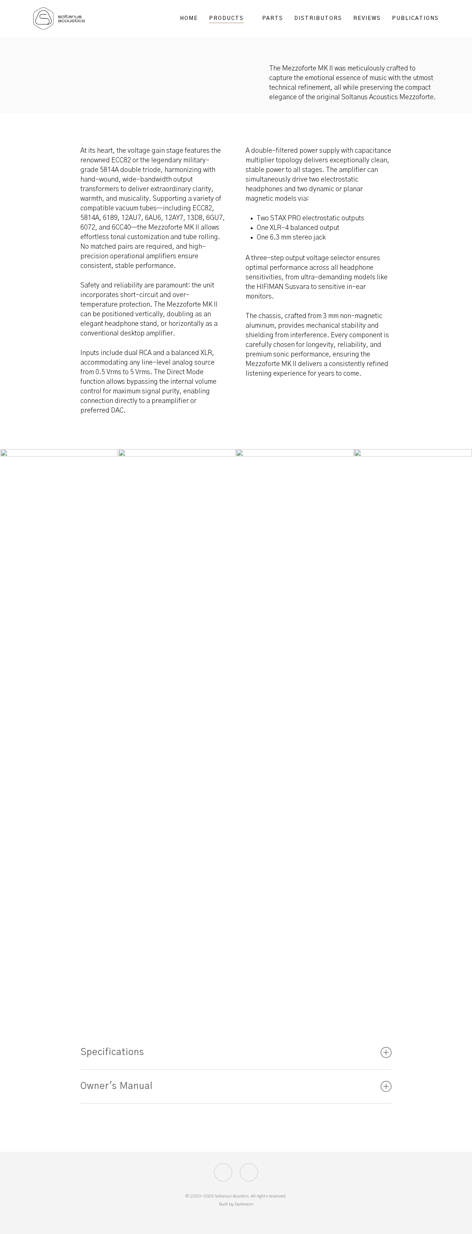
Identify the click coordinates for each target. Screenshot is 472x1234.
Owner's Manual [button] (116, 1086)
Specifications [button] (112, 1052)
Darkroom (244, 1204)
